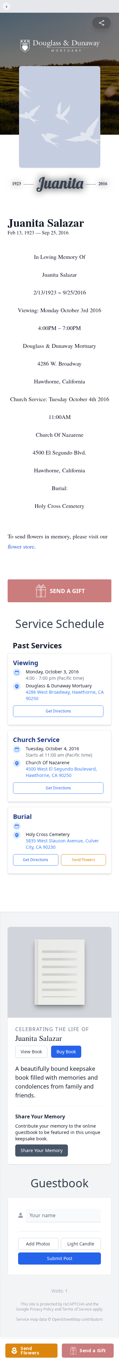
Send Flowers (83, 859)
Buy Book (66, 1052)
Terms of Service (77, 1309)
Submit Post (59, 1258)
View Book (31, 1052)
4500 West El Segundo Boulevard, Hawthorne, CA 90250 (61, 772)
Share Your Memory (42, 1150)
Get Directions (58, 711)
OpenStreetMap (66, 1319)
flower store (21, 546)
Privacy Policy (42, 1309)
